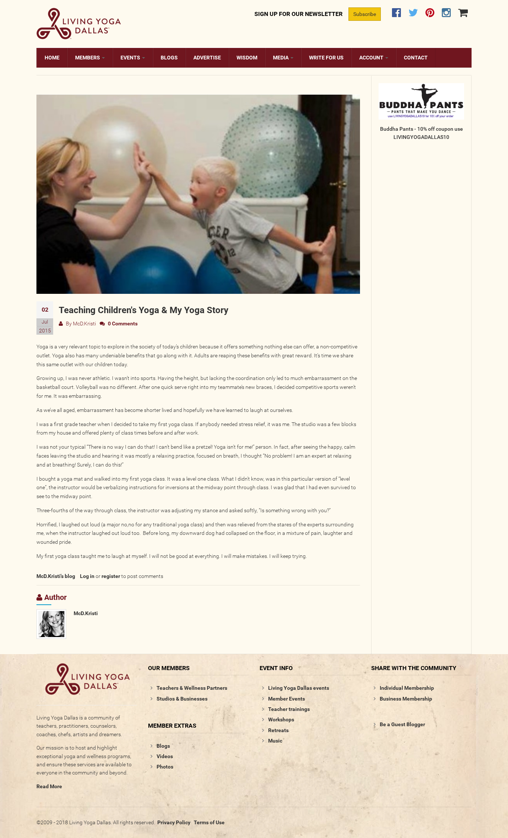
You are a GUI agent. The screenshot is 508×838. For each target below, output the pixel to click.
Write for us (326, 58)
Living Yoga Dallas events (298, 688)
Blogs (169, 58)
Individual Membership (407, 688)
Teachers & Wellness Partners (192, 688)
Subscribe (364, 14)
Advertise (207, 58)
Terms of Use (209, 822)
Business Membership (406, 699)
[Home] (78, 22)
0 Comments (123, 324)
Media (281, 58)
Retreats (278, 730)
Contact (416, 58)
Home (52, 58)
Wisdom (247, 58)
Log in (87, 576)
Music (275, 741)
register (111, 576)
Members (88, 58)
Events (130, 58)
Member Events (286, 699)
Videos (165, 756)
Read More (49, 786)
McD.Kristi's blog (55, 576)
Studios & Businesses (182, 699)
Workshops (281, 719)
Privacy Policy (173, 822)
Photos (165, 767)
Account (372, 58)
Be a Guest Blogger (402, 724)
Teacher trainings (289, 709)
